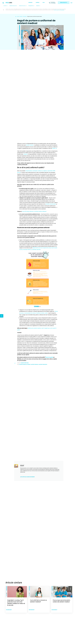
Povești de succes (22, 5)
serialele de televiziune (51, 204)
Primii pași (24, 16)
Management (31, 5)
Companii (37, 2)
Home (18, 16)
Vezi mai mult (9, 609)
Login (71, 2)
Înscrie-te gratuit (49, 357)
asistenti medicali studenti (25, 364)
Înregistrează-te (63, 2)
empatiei (26, 154)
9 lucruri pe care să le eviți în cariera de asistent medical (61, 601)
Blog (44, 2)
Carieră (5, 5)
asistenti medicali (35, 364)
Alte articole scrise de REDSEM (27, 476)
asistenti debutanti (43, 364)
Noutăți (37, 5)
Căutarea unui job (12, 5)
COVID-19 (54, 148)
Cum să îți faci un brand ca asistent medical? (38, 601)
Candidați (30, 2)
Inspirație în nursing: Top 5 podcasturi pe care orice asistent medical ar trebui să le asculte (16, 602)
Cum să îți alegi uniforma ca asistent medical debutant (34, 211)
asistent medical (29, 145)
